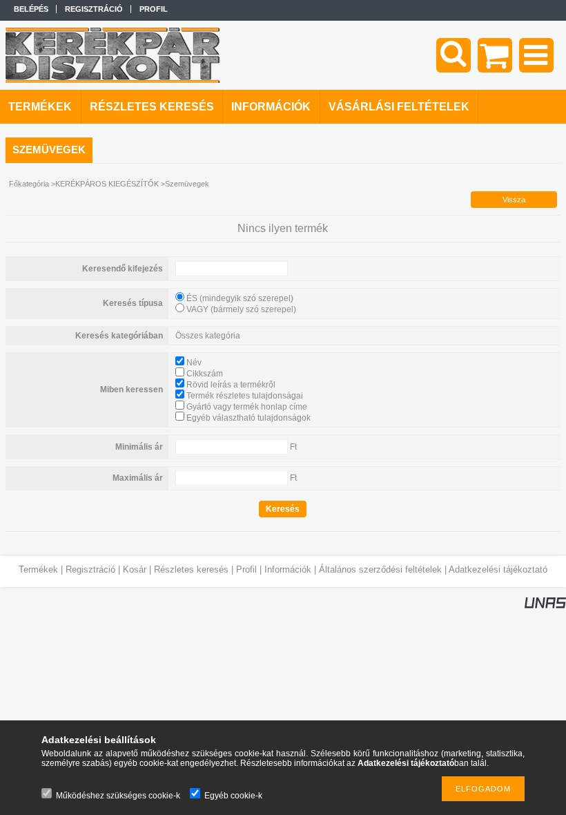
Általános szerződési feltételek (380, 569)
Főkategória (29, 184)
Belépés (31, 9)
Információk (287, 569)
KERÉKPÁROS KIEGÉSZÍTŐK (107, 184)
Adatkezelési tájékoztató (498, 569)
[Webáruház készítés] (545, 606)
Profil (246, 569)
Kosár (134, 569)
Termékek (38, 569)
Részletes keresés (191, 569)
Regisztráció (90, 569)
